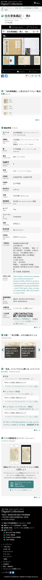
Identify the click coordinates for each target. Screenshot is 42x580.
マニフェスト (9, 72)
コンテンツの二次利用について (21, 490)
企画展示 (6, 564)
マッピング (8, 556)
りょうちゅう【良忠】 (13, 391)
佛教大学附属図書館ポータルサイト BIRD (17, 523)
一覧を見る (6, 547)
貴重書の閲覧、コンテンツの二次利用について (19, 528)
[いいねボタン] (27, 76)
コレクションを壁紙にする (12, 569)
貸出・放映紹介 (8, 566)
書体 (5, 559)
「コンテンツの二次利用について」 (25, 321)
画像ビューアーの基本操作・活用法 (15, 525)
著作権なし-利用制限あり (22, 319)
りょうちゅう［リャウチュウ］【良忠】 (19, 407)
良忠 (14, 171)
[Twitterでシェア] (6, 75)
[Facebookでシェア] (2, 75)
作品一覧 (18, 8)
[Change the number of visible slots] (4, 32)
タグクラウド (8, 551)
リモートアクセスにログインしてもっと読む (22, 386)
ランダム (7, 554)
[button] (34, 32)
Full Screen (33, 27)
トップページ (7, 8)
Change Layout (17, 27)
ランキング (6, 562)
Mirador (22, 72)
